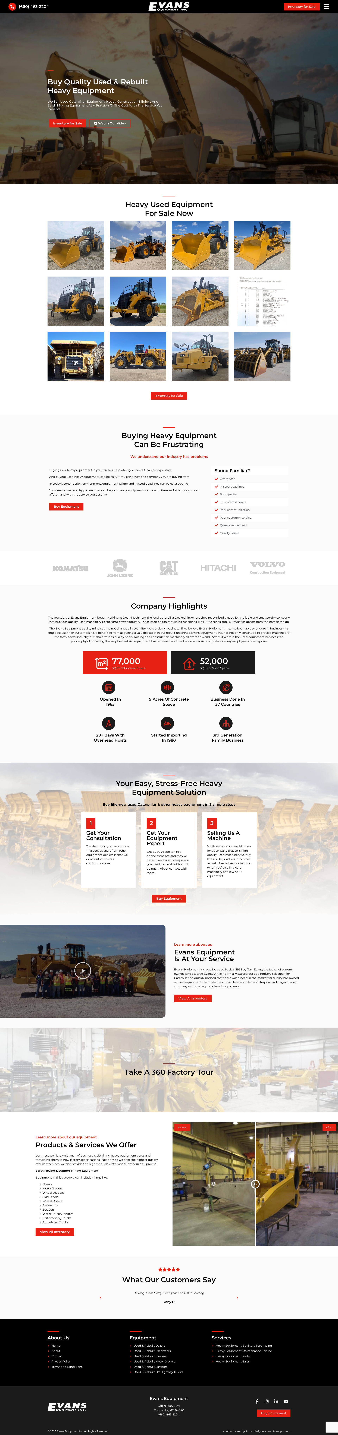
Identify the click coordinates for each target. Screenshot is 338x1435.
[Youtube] (286, 1401)
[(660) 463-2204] (12, 7)
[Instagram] (266, 1401)
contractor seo (232, 1431)
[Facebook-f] (257, 1401)
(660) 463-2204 (34, 6)
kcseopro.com (281, 1431)
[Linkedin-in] (276, 1401)
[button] (83, 971)
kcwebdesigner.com (258, 1431)
